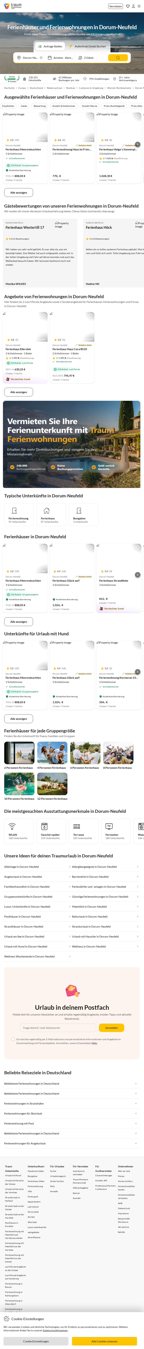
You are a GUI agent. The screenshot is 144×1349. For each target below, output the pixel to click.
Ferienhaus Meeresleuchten (23, 149)
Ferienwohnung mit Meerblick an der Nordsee (14, 1246)
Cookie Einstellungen (36, 1341)
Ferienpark (33, 1196)
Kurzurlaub (33, 1211)
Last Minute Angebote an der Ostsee (15, 1268)
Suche (53, 1171)
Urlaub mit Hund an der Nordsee (14, 1191)
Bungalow (32, 1176)
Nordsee (70, 88)
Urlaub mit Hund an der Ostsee (14, 1182)
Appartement (34, 1201)
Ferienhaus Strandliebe (113, 580)
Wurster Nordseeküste (119, 88)
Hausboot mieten (36, 1171)
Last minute (33, 1206)
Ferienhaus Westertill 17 (25, 227)
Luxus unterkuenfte (37, 1227)
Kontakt (54, 1191)
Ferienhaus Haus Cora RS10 (70, 349)
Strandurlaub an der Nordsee (14, 1216)
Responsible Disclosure (124, 1220)
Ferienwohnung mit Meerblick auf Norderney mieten (14, 1234)
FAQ (52, 1186)
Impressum (123, 1213)
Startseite (9, 88)
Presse (121, 1176)
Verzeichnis (123, 1227)
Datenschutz (124, 1208)
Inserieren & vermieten (78, 1173)
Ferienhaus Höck (99, 227)
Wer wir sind (124, 1171)
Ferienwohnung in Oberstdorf (13, 1302)
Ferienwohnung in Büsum (13, 1285)
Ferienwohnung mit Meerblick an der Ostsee (14, 1258)
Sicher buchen (57, 1181)
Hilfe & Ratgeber (80, 1188)
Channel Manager (103, 1175)
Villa (30, 1191)
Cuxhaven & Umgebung (91, 88)
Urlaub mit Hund (13, 1175)
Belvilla (121, 1232)
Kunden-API (101, 1180)
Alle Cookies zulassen (104, 1341)
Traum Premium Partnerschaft (80, 1181)
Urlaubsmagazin (58, 1176)
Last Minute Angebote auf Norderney (15, 1277)
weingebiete (33, 1232)
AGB (120, 1203)
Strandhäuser (34, 1237)
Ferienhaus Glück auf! (66, 580)
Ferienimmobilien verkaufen (126, 1196)
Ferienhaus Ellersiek (18, 349)
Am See (31, 1217)
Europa (22, 88)
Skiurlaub (32, 1222)
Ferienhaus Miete (36, 1181)
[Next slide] (137, 144)
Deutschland (36, 88)
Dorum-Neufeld (14, 223)
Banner (76, 1193)
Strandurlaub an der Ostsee (14, 1208)
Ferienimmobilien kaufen (126, 1188)
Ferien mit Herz (125, 1181)
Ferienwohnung (35, 1186)
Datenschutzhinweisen (55, 1330)
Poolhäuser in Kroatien (11, 1224)
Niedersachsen (54, 88)
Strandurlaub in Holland (12, 1199)
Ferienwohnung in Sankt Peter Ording (14, 1311)
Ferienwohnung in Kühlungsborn (13, 1294)
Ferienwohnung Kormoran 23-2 (119, 677)
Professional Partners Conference (105, 1187)
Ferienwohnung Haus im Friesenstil (74, 149)
